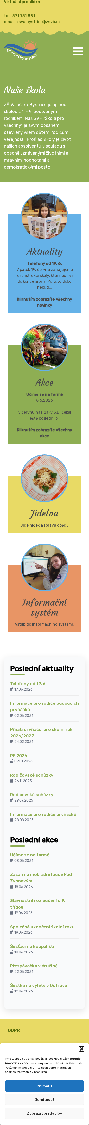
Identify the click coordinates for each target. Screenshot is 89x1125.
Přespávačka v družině (34, 965)
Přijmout (44, 1086)
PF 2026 (18, 755)
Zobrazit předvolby (44, 1113)
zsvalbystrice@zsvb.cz (38, 21)
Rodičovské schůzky (31, 775)
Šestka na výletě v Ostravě (38, 985)
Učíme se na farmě (29, 854)
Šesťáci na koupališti (32, 946)
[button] (81, 1048)
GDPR (14, 1030)
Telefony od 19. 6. (28, 683)
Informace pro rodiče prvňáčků (43, 814)
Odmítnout (44, 1099)
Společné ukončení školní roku (42, 926)
